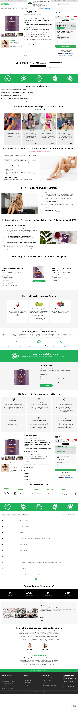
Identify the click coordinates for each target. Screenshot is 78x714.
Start (2, 8)
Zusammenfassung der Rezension (38, 65)
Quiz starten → (5, 4)
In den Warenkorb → (65, 46)
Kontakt (25, 688)
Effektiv (41, 617)
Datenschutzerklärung (35, 692)
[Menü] (76, 704)
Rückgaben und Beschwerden (7, 683)
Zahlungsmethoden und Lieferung (8, 681)
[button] (2, 129)
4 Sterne (13, 514)
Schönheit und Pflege (8, 8)
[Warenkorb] (75, 4)
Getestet (42, 620)
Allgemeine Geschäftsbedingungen (8, 688)
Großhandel (26, 683)
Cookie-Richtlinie (43, 692)
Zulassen (47, 8)
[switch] (74, 709)
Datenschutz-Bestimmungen (7, 686)
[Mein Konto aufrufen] (73, 4)
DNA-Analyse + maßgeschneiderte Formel (50, 685)
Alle (4, 514)
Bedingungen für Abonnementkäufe (9, 685)
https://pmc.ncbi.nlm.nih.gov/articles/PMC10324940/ (40, 151)
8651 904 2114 (74, 0)
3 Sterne (18, 514)
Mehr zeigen (29, 514)
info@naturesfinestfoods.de (69, 678)
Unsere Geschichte (27, 680)
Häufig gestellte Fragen (6, 678)
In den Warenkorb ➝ (39, 281)
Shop (12, 4)
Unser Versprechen (27, 682)
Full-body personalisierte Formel (48, 682)
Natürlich (42, 605)
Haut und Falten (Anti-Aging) (18, 8)
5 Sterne (8, 514)
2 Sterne (24, 514)
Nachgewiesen (43, 613)
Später (41, 8)
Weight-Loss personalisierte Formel (49, 683)
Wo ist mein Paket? (5, 679)
